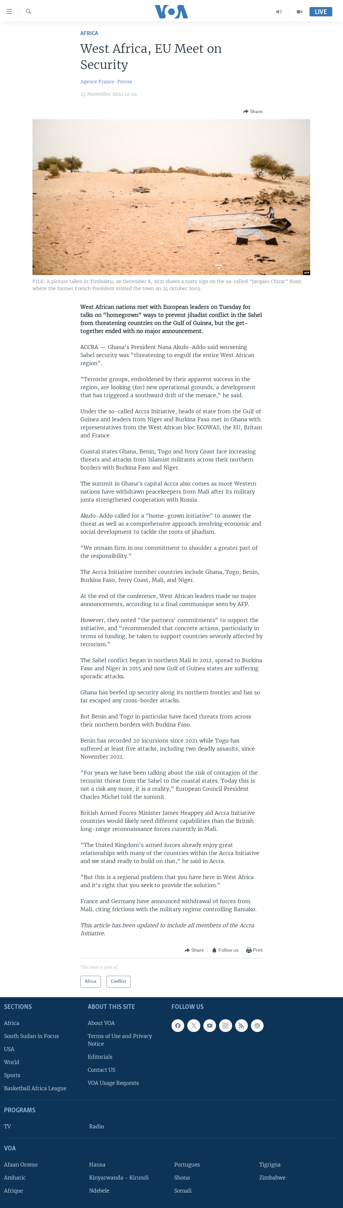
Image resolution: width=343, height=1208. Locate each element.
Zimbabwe (272, 1177)
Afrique (13, 1191)
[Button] (253, 111)
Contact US (101, 1070)
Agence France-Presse (106, 82)
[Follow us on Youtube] (209, 1025)
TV (7, 1126)
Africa (89, 33)
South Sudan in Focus (31, 1036)
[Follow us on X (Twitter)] (193, 1025)
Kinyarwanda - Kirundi (119, 1177)
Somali (183, 1191)
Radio (96, 1126)
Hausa (97, 1164)
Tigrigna (270, 1164)
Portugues (187, 1164)
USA (9, 1049)
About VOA (101, 1023)
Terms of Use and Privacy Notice (120, 1040)
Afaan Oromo (21, 1164)
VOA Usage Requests (113, 1083)
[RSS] (241, 1025)
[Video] (299, 12)
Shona (182, 1177)
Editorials (100, 1057)
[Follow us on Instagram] (225, 1025)
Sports (12, 1075)
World (11, 1062)
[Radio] (279, 12)
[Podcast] (257, 1025)
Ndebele (99, 1191)
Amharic (15, 1177)
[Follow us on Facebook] (178, 1025)
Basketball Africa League (35, 1088)
